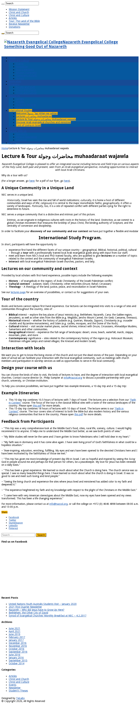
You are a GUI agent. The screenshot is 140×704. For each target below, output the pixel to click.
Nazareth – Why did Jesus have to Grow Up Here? (36, 609)
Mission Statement (19, 9)
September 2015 (18, 660)
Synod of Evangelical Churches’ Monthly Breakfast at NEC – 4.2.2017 (47, 615)
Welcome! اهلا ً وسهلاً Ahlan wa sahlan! (37, 113)
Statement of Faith (26, 75)
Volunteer (21, 139)
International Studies (20, 110)
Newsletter (22, 66)
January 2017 (16, 640)
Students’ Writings (26, 104)
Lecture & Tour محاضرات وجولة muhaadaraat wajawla (46, 119)
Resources (14, 95)
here (31, 180)
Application (15, 81)
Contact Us (15, 128)
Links (19, 107)
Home (12, 57)
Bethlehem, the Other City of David (28, 612)
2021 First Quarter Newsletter (25, 606)
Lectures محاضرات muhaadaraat (34, 116)
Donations (14, 26)
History (20, 78)
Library (20, 98)
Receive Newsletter (19, 23)
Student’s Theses (18, 690)
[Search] (2, 4)
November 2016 (18, 645)
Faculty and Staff (25, 87)
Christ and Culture (19, 15)
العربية (12, 142)
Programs (14, 84)
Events (20, 63)
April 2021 (14, 631)
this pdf (37, 405)
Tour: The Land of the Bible (24, 21)
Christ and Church (19, 12)
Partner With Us (17, 131)
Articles (13, 18)
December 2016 (17, 643)
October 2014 (16, 663)
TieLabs (20, 698)
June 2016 (14, 654)
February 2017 (17, 637)
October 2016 (16, 648)
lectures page (18, 292)
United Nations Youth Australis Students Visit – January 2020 (43, 603)
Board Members (25, 69)
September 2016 (18, 651)
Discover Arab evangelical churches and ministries (43, 122)
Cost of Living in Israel (28, 125)
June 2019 (14, 634)
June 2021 (14, 628)
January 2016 (16, 657)
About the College (19, 60)
